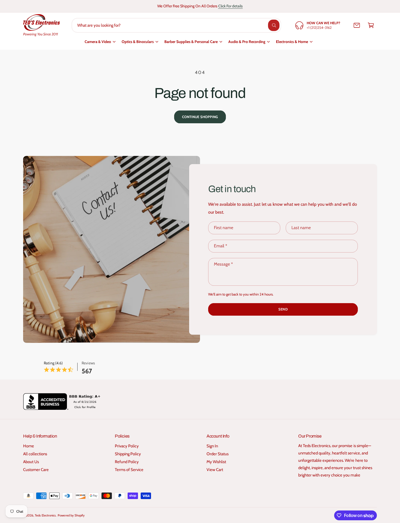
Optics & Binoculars (138, 41)
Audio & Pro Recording (246, 41)
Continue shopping (200, 117)
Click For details (230, 6)
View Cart (215, 469)
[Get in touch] (357, 25)
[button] (371, 25)
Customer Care (36, 469)
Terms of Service (129, 469)
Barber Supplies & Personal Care (191, 41)
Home (28, 446)
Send (282, 309)
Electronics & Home (292, 41)
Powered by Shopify (71, 515)
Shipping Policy (128, 453)
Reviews (88, 363)
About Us (31, 461)
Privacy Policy (127, 446)
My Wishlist (216, 461)
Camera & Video (98, 41)
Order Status (218, 453)
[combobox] (176, 25)
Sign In (212, 446)
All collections (35, 453)
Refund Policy (127, 461)
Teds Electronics (45, 515)
